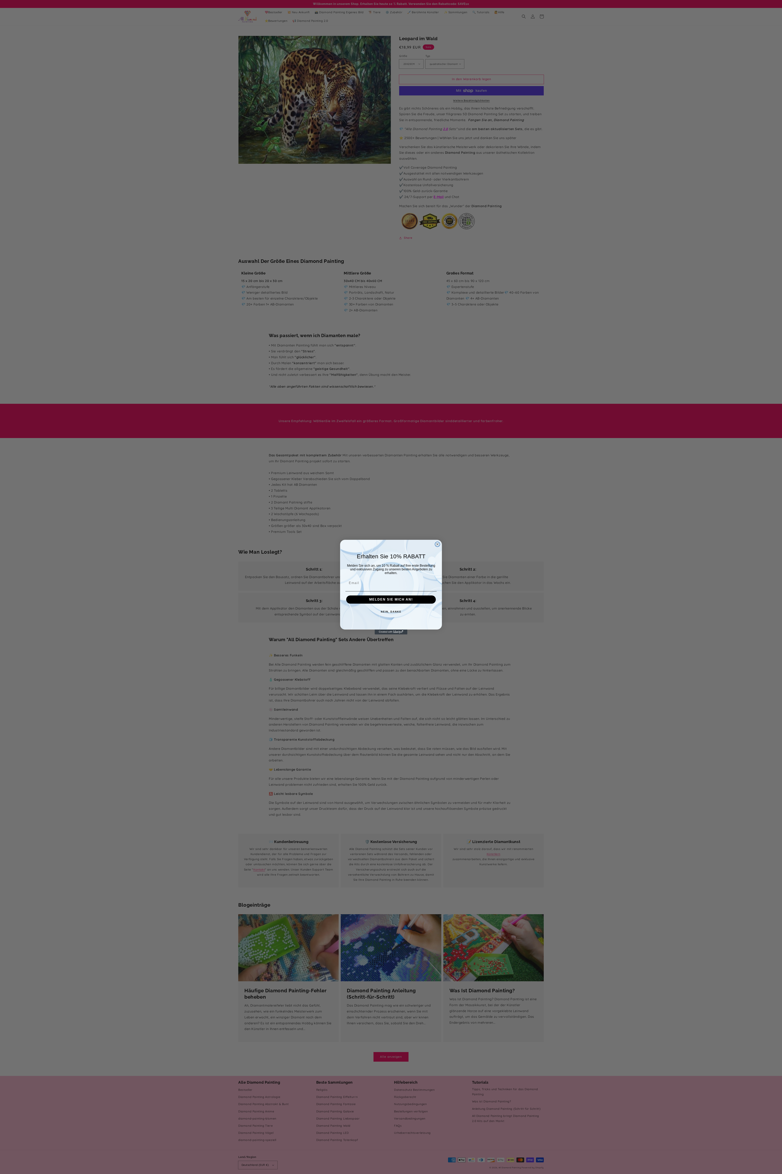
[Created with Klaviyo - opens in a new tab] (391, 632)
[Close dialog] (437, 544)
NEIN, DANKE (391, 611)
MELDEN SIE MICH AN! (391, 599)
